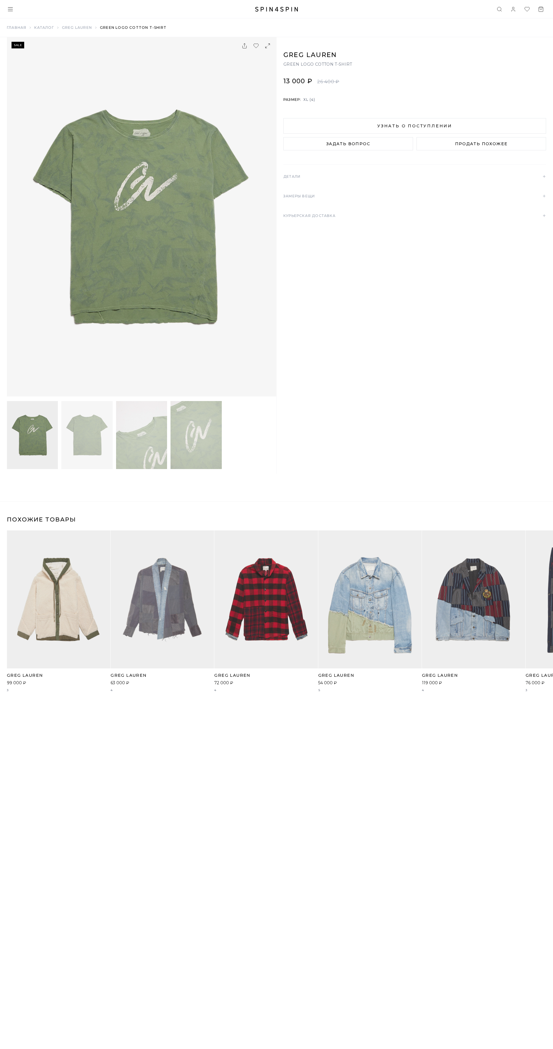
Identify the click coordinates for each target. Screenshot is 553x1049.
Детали (414, 176)
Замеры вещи (414, 196)
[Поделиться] (244, 46)
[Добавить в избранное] (256, 46)
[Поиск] (499, 9)
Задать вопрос (348, 143)
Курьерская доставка (414, 216)
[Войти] (513, 9)
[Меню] (10, 9)
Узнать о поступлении (414, 125)
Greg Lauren (77, 27)
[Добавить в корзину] (103, 661)
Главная (16, 27)
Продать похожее (481, 143)
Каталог (44, 27)
